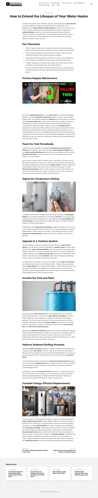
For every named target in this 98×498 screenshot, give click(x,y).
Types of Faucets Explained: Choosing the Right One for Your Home (37, 474)
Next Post (64, 450)
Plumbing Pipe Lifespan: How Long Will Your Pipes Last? (81, 473)
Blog (58, 5)
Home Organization (79, 3)
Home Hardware (66, 3)
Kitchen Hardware (44, 5)
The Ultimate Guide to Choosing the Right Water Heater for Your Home (15, 474)
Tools (53, 5)
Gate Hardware (55, 3)
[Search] (91, 4)
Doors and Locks (44, 3)
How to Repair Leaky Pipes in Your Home (59, 472)
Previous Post (35, 450)
